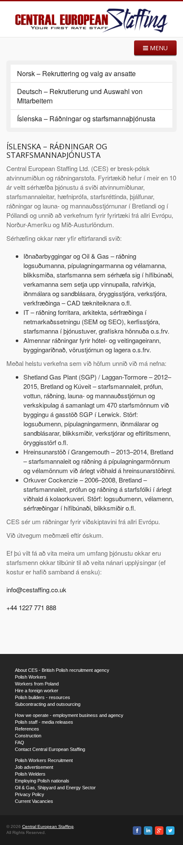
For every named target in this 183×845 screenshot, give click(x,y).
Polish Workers (30, 676)
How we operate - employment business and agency (69, 715)
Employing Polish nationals (42, 780)
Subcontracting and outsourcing (47, 704)
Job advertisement (34, 767)
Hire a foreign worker (36, 690)
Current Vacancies (34, 801)
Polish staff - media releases (44, 722)
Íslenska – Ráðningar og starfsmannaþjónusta (86, 118)
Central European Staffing (48, 826)
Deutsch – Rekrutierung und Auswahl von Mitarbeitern (80, 96)
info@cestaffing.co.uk (36, 589)
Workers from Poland (37, 683)
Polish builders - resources (42, 697)
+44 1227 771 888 (31, 607)
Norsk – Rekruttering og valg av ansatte (76, 73)
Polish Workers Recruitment (44, 760)
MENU (158, 48)
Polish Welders (30, 773)
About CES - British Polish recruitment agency (62, 670)
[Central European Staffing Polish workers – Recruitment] (91, 20)
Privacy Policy (29, 794)
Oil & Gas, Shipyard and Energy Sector (55, 787)
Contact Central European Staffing (50, 749)
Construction (28, 735)
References (27, 728)
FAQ (19, 742)
